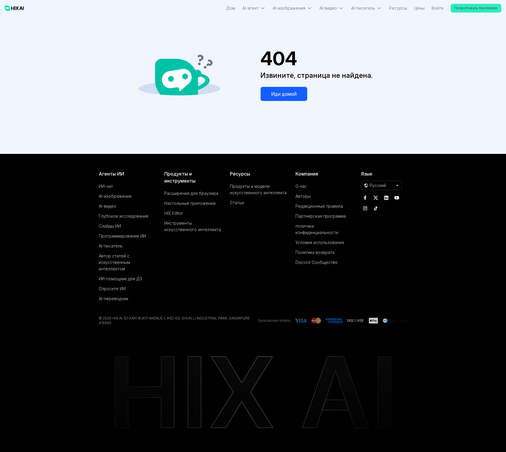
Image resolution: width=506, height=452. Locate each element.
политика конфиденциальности (316, 229)
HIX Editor (173, 213)
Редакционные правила (319, 206)
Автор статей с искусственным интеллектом (114, 262)
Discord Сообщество (316, 262)
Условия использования (319, 242)
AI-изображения (115, 196)
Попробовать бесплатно (476, 8)
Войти (438, 8)
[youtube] (396, 197)
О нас (301, 186)
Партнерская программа (320, 216)
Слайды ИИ (110, 226)
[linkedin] (386, 197)
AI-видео (107, 206)
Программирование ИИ (122, 235)
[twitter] (375, 197)
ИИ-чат (106, 186)
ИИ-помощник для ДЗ (120, 278)
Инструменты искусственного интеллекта (192, 226)
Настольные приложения (190, 203)
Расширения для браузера (191, 193)
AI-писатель (111, 245)
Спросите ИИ (112, 288)
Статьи (237, 202)
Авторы (303, 196)
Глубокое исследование (123, 216)
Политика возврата (314, 252)
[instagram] (365, 208)
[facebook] (365, 197)
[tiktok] (375, 208)
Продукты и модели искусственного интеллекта (258, 189)
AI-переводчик (113, 298)
